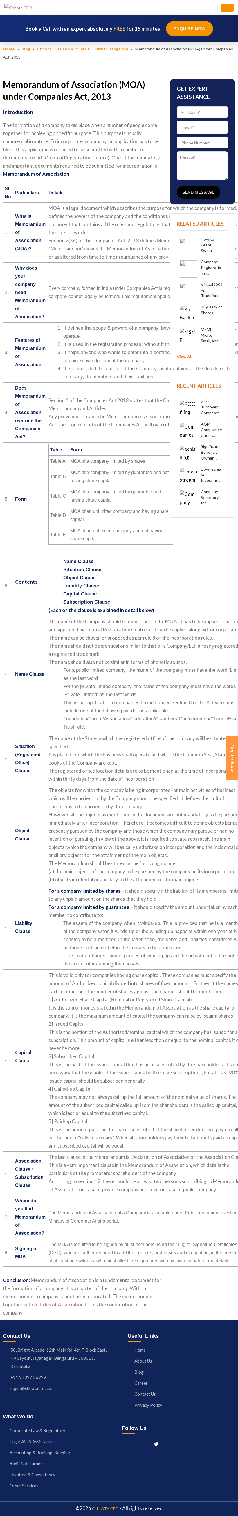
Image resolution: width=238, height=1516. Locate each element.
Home (9, 48)
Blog (25, 48)
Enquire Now (189, 28)
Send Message (198, 192)
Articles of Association (59, 1304)
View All (184, 356)
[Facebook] (125, 1443)
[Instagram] (135, 1443)
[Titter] (156, 1443)
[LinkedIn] (145, 1443)
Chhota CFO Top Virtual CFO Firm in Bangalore (82, 48)
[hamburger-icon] (227, 8)
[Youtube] (167, 1443)
